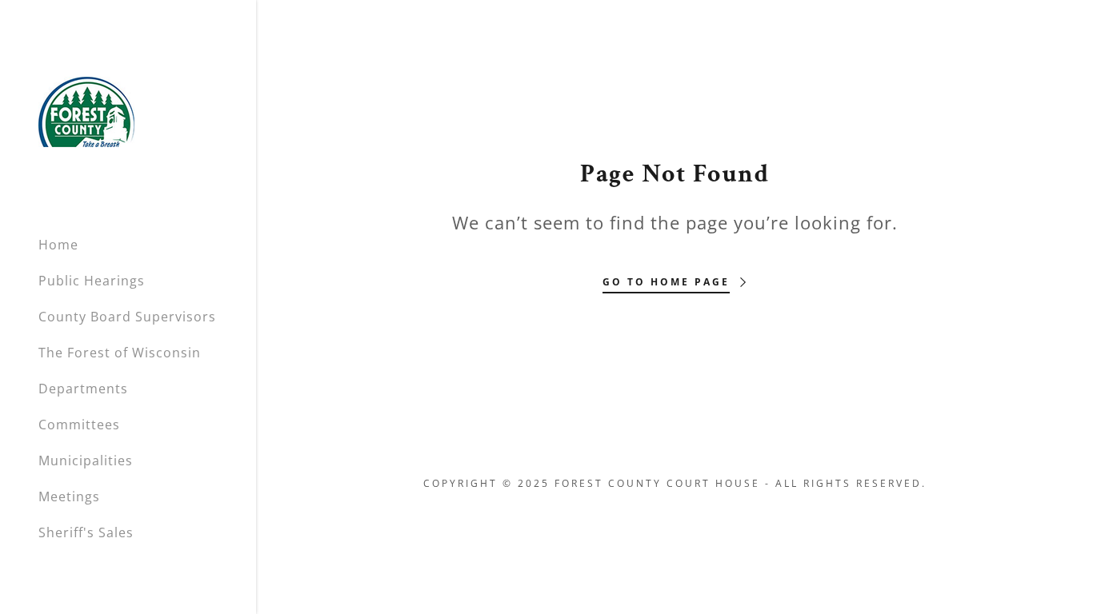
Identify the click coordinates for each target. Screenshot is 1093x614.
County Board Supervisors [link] (127, 316)
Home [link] (58, 244)
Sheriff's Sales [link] (86, 532)
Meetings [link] (69, 496)
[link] (86, 110)
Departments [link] (83, 388)
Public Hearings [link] (91, 280)
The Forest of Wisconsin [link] (119, 352)
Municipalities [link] (85, 460)
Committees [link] (79, 424)
